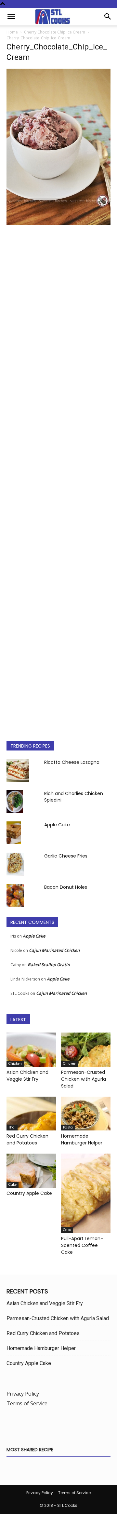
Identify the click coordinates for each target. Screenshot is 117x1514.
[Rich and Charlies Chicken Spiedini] (14, 801)
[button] (11, 16)
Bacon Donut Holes (65, 887)
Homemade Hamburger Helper (81, 1139)
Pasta (68, 1127)
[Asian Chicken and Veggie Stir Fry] (31, 1050)
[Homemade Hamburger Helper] (86, 1114)
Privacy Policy (22, 1393)
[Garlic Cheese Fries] (15, 864)
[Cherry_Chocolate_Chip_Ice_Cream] (58, 223)
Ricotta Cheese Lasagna (71, 762)
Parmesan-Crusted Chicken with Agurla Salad (83, 1079)
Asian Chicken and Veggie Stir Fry (27, 1075)
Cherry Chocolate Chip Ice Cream (54, 32)
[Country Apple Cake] (31, 1171)
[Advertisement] (58, 477)
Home (12, 32)
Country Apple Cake (29, 1193)
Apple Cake (57, 824)
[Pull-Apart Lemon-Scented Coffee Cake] (86, 1193)
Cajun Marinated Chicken (54, 950)
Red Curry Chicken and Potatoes (27, 1139)
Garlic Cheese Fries (65, 856)
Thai (12, 1127)
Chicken (15, 1063)
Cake (12, 1184)
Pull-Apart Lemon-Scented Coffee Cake (82, 1245)
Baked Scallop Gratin (49, 964)
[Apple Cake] (13, 832)
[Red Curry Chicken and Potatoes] (31, 1114)
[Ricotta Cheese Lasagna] (17, 770)
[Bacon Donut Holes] (15, 895)
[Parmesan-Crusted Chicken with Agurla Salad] (86, 1050)
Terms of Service (26, 1403)
